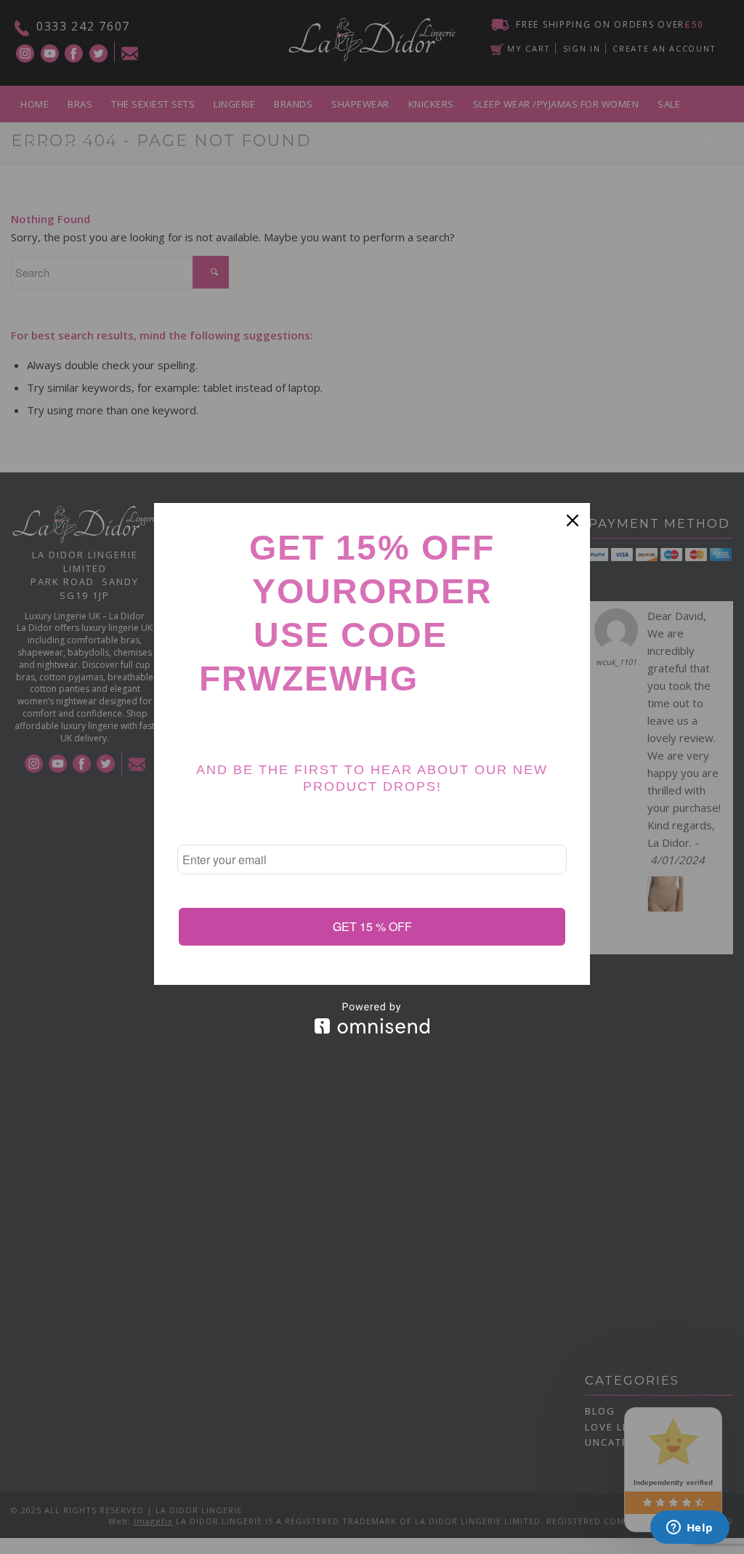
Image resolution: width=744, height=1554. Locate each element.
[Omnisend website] (372, 1018)
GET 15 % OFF (372, 926)
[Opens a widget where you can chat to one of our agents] (689, 1528)
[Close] (572, 520)
